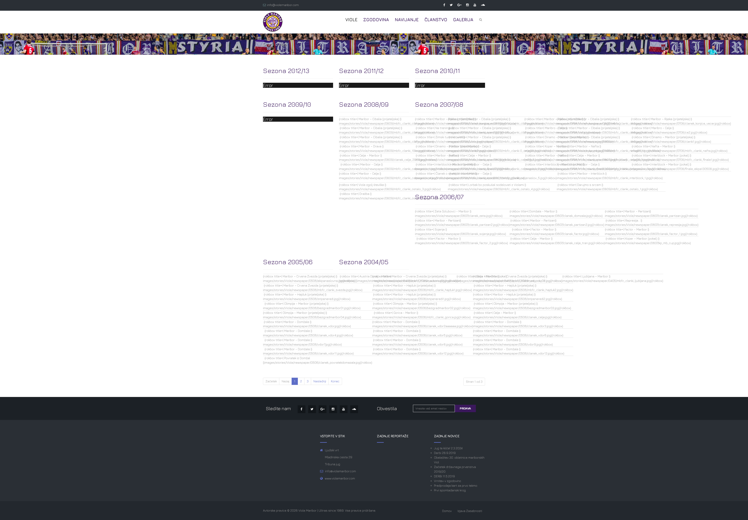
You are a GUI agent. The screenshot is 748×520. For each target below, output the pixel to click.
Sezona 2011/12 (361, 70)
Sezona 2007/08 (439, 104)
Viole (351, 19)
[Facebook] (442, 5)
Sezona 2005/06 (287, 262)
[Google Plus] (457, 5)
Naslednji (319, 381)
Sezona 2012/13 (286, 70)
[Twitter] (449, 5)
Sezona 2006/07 (439, 197)
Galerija (463, 19)
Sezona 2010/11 (437, 70)
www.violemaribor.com (340, 478)
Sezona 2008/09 (363, 104)
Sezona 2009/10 (287, 104)
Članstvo (435, 19)
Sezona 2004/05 (363, 262)
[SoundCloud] (481, 5)
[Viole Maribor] (272, 22)
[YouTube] (473, 5)
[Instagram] (465, 5)
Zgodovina (376, 19)
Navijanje (407, 19)
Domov (447, 511)
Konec (335, 381)
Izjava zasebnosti (470, 511)
